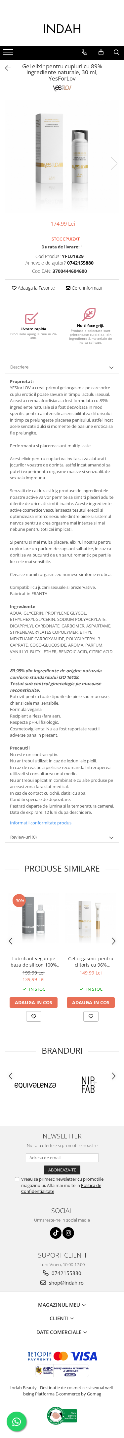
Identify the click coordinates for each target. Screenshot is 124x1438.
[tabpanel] (62, 156)
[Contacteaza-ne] (84, 52)
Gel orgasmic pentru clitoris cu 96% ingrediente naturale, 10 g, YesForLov (90, 961)
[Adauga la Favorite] (33, 1016)
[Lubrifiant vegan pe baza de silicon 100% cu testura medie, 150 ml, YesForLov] (33, 918)
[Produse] (9, 54)
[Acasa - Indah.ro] (62, 29)
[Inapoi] (5, 68)
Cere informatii (86, 288)
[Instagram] (68, 1233)
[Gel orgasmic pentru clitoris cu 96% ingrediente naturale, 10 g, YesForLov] (90, 918)
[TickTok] (56, 1233)
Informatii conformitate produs (40, 823)
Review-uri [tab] (23, 837)
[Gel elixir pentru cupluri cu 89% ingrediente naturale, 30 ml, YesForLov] (62, 156)
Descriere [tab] (19, 367)
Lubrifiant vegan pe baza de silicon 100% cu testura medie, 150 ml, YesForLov (34, 961)
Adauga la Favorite (36, 288)
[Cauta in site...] (116, 52)
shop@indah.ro (66, 1282)
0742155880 (65, 1273)
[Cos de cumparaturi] (101, 52)
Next (113, 163)
